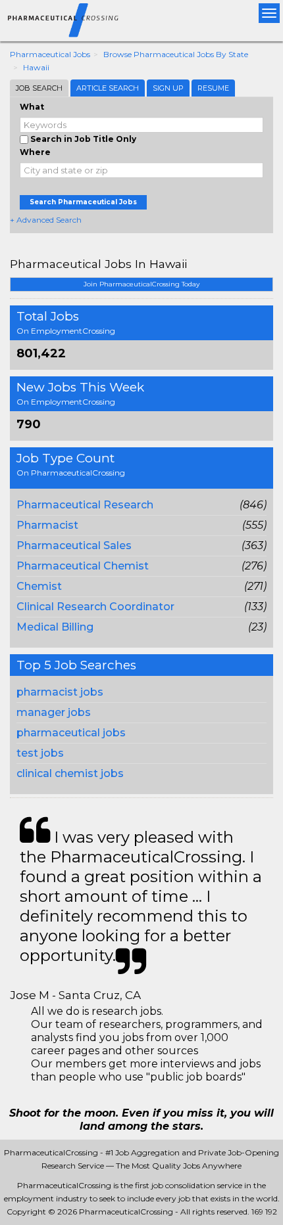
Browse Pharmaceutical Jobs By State (175, 54)
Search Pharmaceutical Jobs (83, 202)
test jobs (40, 753)
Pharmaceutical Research (84, 505)
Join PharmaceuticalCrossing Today (141, 284)
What (32, 107)
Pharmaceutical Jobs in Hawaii (98, 264)
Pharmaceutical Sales (74, 545)
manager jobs (53, 712)
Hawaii (36, 67)
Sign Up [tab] (168, 88)
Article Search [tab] (107, 88)
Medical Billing (54, 627)
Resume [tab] (213, 88)
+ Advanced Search (46, 220)
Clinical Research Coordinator (95, 606)
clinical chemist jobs (70, 773)
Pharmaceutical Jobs (50, 54)
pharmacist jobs (59, 692)
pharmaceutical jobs (71, 732)
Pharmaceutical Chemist (82, 566)
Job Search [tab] (39, 88)
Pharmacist (47, 525)
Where (35, 152)
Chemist (39, 586)
